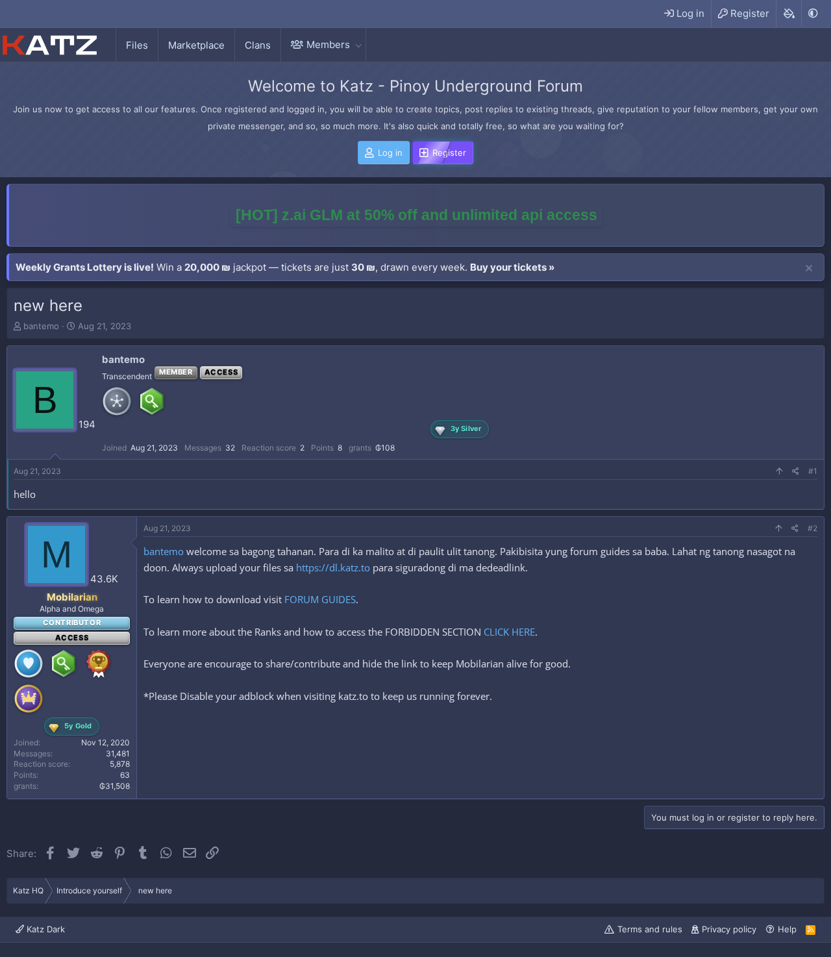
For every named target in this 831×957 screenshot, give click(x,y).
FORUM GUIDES (320, 599)
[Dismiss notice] (808, 268)
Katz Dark (44, 929)
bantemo (41, 326)
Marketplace (196, 45)
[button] (358, 44)
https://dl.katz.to (333, 567)
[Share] (796, 471)
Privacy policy (729, 929)
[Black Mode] (813, 13)
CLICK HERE (509, 631)
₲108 (385, 448)
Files (137, 45)
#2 (812, 528)
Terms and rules (649, 929)
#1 (812, 471)
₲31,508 (114, 786)
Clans (258, 45)
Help (787, 929)
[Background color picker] (788, 13)
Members (328, 44)
